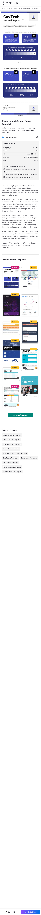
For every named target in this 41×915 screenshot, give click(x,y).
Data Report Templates (10, 458)
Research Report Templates (12, 467)
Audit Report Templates (10, 462)
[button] (10, 912)
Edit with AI (32, 912)
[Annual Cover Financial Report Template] (11, 305)
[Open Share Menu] (37, 137)
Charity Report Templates (29, 458)
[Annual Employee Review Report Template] (11, 397)
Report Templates (26, 8)
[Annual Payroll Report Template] (11, 374)
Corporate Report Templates (12, 435)
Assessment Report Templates (12, 472)
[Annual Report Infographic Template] (11, 351)
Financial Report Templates (11, 439)
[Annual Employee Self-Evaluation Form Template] (29, 360)
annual (36, 8)
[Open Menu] (37, 3)
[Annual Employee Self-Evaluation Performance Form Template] (29, 332)
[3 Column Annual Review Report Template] (29, 305)
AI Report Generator (12, 8)
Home (3, 8)
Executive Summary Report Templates (15, 453)
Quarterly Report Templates (11, 444)
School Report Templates (11, 449)
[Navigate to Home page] (10, 3)
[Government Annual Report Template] (11, 278)
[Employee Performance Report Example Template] (11, 328)
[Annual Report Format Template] (29, 278)
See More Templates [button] (20, 415)
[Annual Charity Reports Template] (29, 387)
